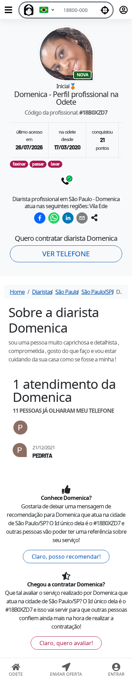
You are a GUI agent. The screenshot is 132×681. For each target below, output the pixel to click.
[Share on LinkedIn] (68, 218)
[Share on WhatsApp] (53, 218)
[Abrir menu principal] (8, 10)
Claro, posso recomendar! (66, 556)
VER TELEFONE (66, 253)
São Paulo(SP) (97, 292)
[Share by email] (82, 218)
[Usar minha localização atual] (105, 10)
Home (17, 292)
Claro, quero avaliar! (66, 643)
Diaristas (42, 292)
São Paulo (66, 292)
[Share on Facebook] (39, 218)
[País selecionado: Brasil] (47, 10)
